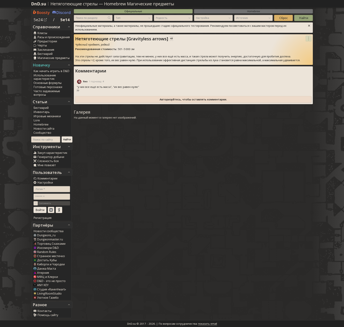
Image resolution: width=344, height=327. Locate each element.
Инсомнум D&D (48, 248)
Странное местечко (51, 256)
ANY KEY (43, 285)
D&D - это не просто (51, 281)
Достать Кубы (47, 260)
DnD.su (38, 4)
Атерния (43, 273)
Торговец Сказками (51, 244)
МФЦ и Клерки (47, 277)
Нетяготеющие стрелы (74, 4)
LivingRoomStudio (49, 293)
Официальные (133, 11)
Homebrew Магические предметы (139, 4)
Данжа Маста (46, 269)
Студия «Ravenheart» (51, 289)
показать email (207, 323)
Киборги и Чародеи (51, 264)
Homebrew (253, 11)
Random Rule (46, 252)
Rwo (85, 81)
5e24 (39, 19)
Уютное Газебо (48, 298)
